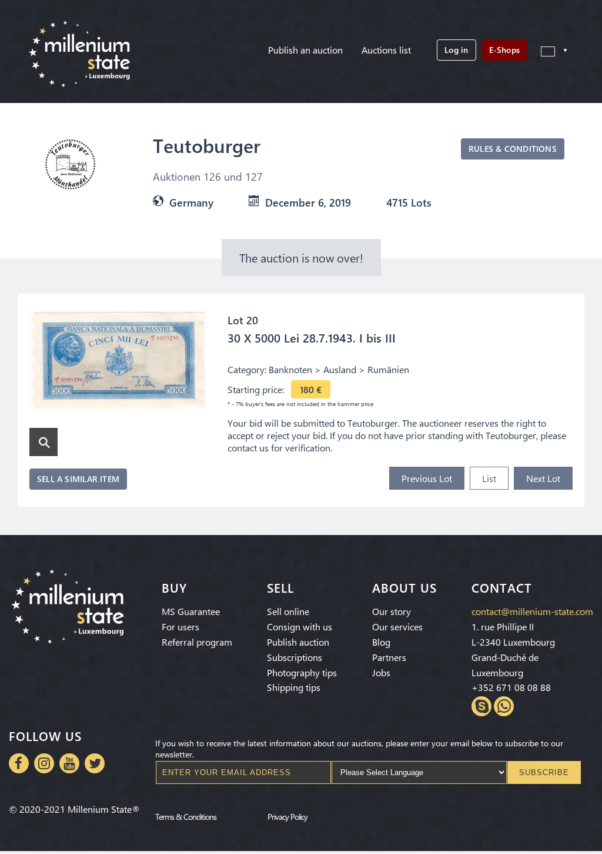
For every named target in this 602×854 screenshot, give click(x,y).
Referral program (197, 642)
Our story (391, 611)
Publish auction (298, 642)
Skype (481, 706)
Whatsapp (504, 706)
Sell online (288, 611)
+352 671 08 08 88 (511, 687)
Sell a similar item (78, 478)
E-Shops (504, 49)
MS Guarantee (191, 611)
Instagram (44, 763)
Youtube (69, 763)
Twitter (95, 763)
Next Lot (543, 478)
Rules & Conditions (513, 148)
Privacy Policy (287, 816)
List (489, 478)
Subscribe (544, 772)
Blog (381, 642)
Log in (456, 49)
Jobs (381, 672)
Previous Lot (427, 478)
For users (180, 626)
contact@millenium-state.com (532, 611)
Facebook (19, 763)
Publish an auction (305, 50)
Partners (389, 657)
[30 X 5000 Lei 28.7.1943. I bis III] (117, 362)
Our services (397, 626)
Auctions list (386, 50)
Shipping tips (293, 687)
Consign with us (299, 626)
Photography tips (302, 672)
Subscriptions (294, 657)
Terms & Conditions (185, 816)
